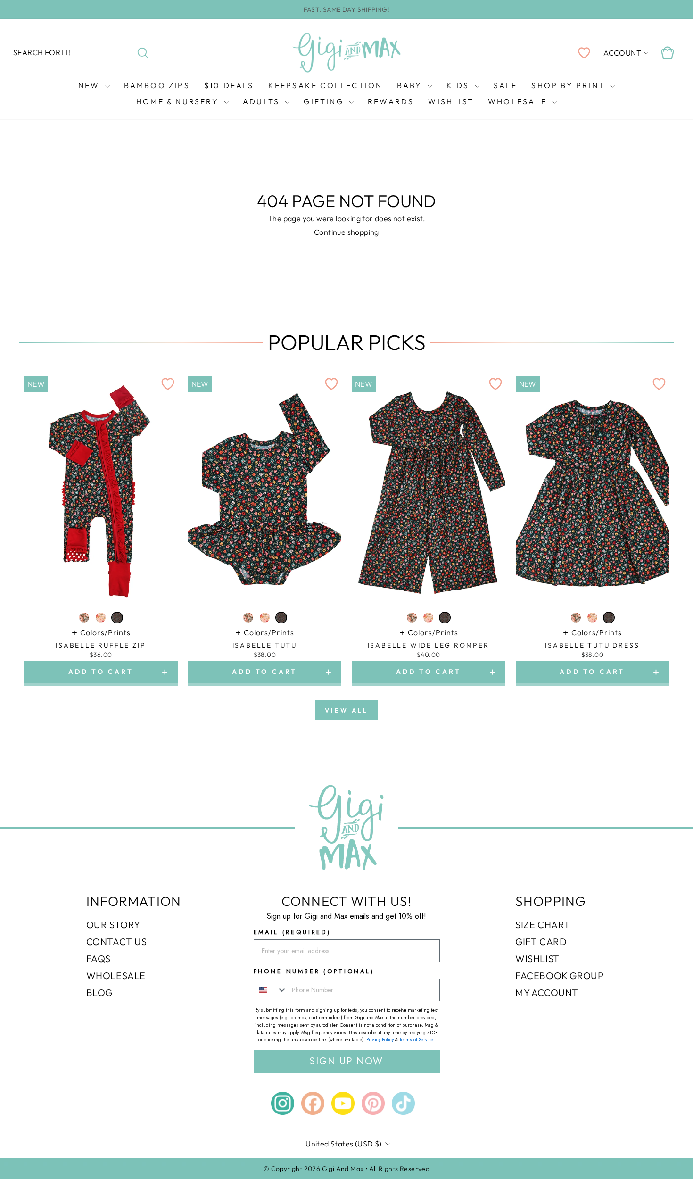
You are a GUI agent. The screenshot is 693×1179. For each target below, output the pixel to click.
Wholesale (519, 101)
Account (622, 53)
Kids (459, 85)
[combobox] (270, 990)
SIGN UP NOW (346, 1061)
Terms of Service (416, 1039)
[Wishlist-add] (168, 383)
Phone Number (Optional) (314, 971)
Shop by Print (569, 85)
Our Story (113, 924)
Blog (99, 992)
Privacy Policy (380, 1039)
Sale (506, 85)
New (90, 85)
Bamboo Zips (157, 85)
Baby (411, 85)
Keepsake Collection (325, 85)
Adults (262, 101)
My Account (546, 992)
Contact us (116, 941)
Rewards (391, 101)
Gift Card (541, 941)
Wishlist (451, 101)
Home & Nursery (179, 101)
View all (346, 710)
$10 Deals (229, 85)
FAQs (98, 958)
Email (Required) (292, 932)
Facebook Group (559, 975)
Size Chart (542, 924)
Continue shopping (346, 232)
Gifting (325, 101)
